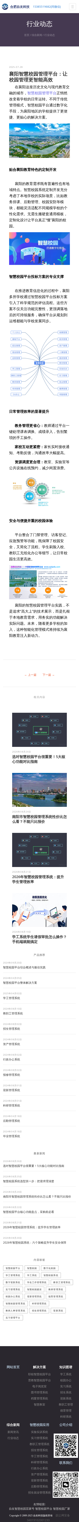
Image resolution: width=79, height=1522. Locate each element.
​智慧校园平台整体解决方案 (20, 983)
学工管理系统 (11, 998)
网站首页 (13, 1367)
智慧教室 (39, 1404)
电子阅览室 (39, 1386)
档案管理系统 (39, 1398)
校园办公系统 (13, 1296)
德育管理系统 (55, 1296)
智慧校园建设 (34, 1289)
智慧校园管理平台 (42, 92)
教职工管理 (66, 1404)
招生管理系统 (11, 1029)
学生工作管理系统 (37, 1282)
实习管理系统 (13, 1289)
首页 (26, 35)
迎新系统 (58, 1310)
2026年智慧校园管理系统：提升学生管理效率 (32, 1227)
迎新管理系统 (11, 1090)
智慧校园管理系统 (15, 1303)
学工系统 (32, 1275)
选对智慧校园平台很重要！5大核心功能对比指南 (33, 1166)
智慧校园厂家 (61, 1508)
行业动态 (49, 35)
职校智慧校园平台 (39, 1374)
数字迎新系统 (13, 1282)
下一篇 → (49, 675)
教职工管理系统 (13, 1013)
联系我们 (65, 1462)
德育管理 (66, 1410)
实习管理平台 (13, 1317)
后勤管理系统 (11, 1121)
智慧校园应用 (39, 1424)
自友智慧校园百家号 (21, 1508)
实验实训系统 (39, 1432)
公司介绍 (65, 1424)
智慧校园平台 (13, 1268)
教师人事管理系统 (15, 1310)
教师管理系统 (55, 1289)
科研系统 (66, 1416)
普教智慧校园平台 (39, 1380)
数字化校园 (50, 1268)
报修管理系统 (11, 1075)
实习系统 (66, 1386)
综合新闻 (37, 35)
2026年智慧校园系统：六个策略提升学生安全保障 (34, 1242)
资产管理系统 (11, 1044)
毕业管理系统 (11, 1136)
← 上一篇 (30, 675)
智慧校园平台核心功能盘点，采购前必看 (28, 1212)
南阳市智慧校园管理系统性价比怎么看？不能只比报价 (39, 819)
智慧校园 (32, 1268)
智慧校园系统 (51, 1275)
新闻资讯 (13, 1432)
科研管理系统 (11, 1105)
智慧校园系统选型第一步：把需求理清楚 (28, 1181)
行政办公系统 (11, 1059)
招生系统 (66, 1392)
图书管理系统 (39, 1392)
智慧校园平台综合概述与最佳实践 (24, 967)
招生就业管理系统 (39, 1492)
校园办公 (66, 1380)
